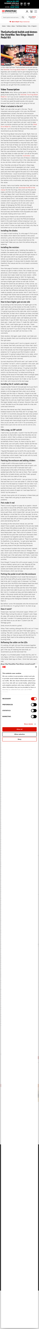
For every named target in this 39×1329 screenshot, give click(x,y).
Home (3, 26)
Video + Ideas (11, 26)
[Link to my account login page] (27, 11)
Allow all (19, 729)
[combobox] (13, 17)
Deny (19, 739)
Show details (28, 724)
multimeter (26, 156)
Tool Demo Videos (21, 26)
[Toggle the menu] (35, 11)
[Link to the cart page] (31, 11)
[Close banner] (36, 667)
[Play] (19, 55)
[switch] (34, 704)
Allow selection (19, 734)
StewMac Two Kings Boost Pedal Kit (15, 70)
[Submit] (23, 17)
